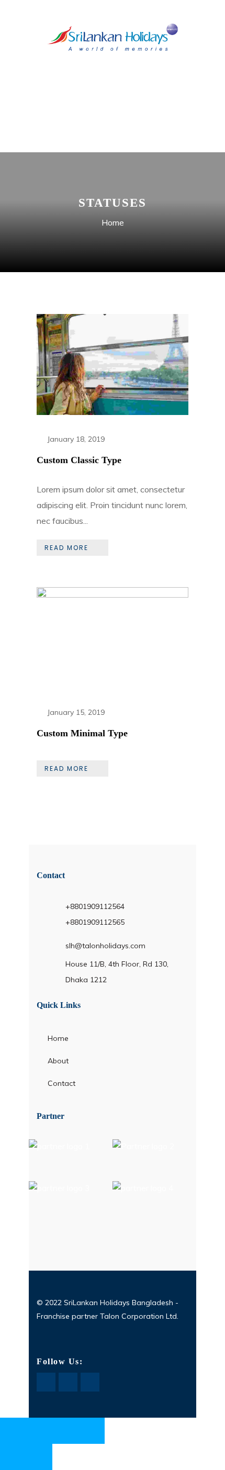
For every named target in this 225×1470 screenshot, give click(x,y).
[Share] (65, 1431)
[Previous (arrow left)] (13, 1457)
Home (113, 222)
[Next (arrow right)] (39, 1457)
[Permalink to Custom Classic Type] (112, 412)
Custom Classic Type (79, 460)
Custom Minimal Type (82, 733)
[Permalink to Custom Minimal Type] (112, 594)
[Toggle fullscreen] (39, 1431)
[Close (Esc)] (91, 1431)
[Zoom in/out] (13, 1431)
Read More (66, 547)
